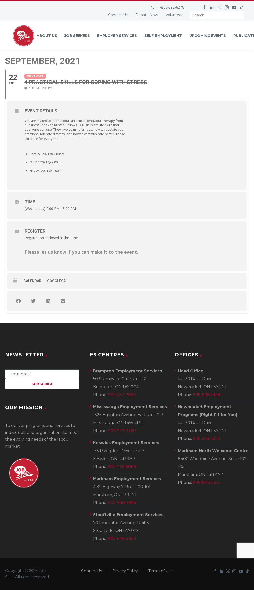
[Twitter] (219, 7)
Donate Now (146, 15)
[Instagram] (226, 7)
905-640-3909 (122, 538)
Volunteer (174, 15)
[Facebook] (204, 7)
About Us (47, 35)
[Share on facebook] (18, 301)
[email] (42, 374)
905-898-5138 (206, 394)
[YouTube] (234, 7)
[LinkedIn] (212, 7)
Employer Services (117, 35)
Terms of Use (160, 571)
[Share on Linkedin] (48, 301)
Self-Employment (163, 35)
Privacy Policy (125, 571)
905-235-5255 (206, 438)
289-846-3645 (207, 482)
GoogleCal (57, 281)
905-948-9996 (122, 502)
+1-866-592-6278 (170, 7)
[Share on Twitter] (33, 301)
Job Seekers (77, 35)
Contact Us (117, 15)
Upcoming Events (207, 35)
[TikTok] (241, 7)
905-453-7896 (122, 394)
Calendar (32, 281)
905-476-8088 (122, 466)
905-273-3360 (122, 430)
